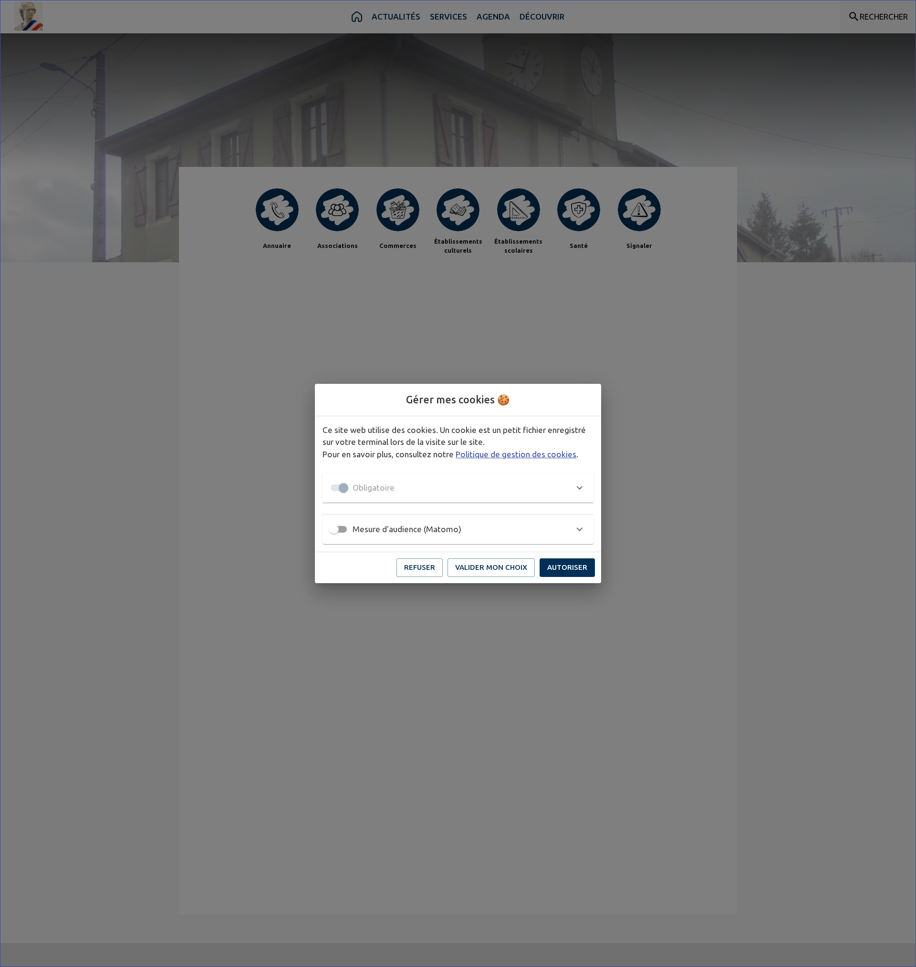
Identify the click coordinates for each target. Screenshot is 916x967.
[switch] (334, 529)
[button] (458, 488)
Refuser (419, 567)
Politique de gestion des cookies (516, 454)
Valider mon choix (491, 567)
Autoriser (567, 567)
